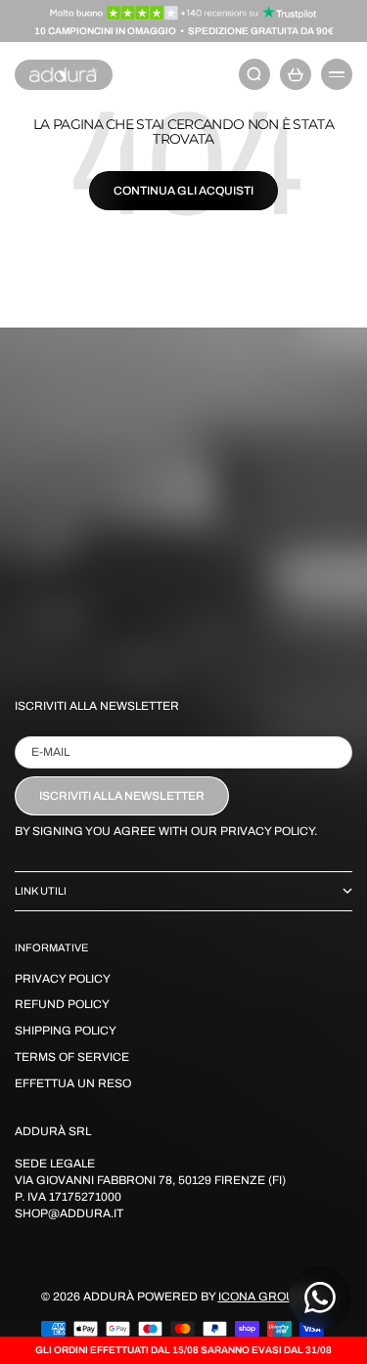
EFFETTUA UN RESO (73, 1083)
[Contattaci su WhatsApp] (320, 1297)
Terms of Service (72, 1057)
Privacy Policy (63, 979)
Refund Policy (62, 1004)
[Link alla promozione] (183, 13)
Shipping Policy (65, 1030)
